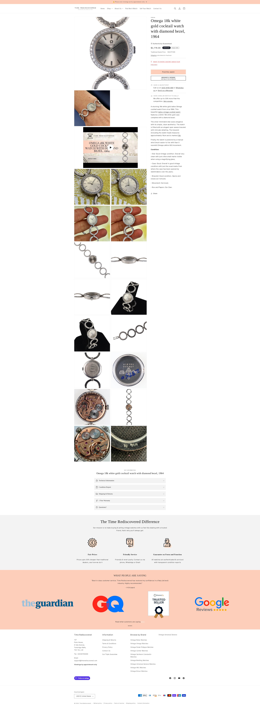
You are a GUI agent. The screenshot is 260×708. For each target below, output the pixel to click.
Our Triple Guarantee (109, 654)
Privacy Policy (107, 647)
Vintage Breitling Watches (139, 660)
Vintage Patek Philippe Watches (141, 647)
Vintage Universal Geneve (168, 635)
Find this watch (168, 72)
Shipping (153, 55)
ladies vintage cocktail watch (169, 112)
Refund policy (98, 703)
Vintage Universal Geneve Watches (142, 664)
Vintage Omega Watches (139, 643)
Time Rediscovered (85, 703)
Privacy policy (108, 703)
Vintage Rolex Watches (138, 640)
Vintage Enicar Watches (138, 671)
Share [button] (155, 193)
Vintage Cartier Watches (139, 651)
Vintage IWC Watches (138, 667)
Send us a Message (165, 90)
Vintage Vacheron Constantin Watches (140, 655)
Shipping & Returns (109, 640)
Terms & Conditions (109, 643)
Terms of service (119, 703)
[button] (109, 8)
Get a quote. (168, 101)
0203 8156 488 (167, 88)
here (143, 622)
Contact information (143, 703)
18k (179, 136)
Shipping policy (130, 703)
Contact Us (106, 651)
